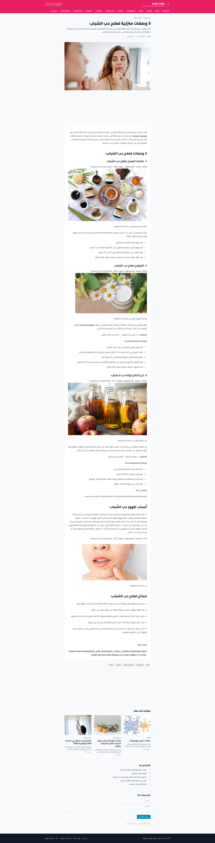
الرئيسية (165, 10)
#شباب (111, 665)
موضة (120, 10)
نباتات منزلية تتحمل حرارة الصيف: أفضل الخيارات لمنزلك (109, 743)
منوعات (98, 10)
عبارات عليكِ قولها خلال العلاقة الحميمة (133, 770)
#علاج (147, 665)
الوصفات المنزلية (140, 136)
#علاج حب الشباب (128, 665)
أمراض (148, 737)
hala (149, 36)
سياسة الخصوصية (65, 838)
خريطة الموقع (49, 838)
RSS (57, 838)
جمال (140, 10)
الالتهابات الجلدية (87, 325)
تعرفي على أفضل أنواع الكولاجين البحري (133, 781)
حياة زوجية (130, 10)
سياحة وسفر (78, 10)
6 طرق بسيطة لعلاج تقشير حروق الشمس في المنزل (129, 777)
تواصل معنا (76, 838)
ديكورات (89, 10)
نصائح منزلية (65, 10)
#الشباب (118, 665)
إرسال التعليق (143, 816)
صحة (157, 10)
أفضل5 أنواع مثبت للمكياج (137, 784)
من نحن (54, 10)
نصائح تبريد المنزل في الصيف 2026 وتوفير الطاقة (78, 742)
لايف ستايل (109, 10)
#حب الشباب (139, 665)
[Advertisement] (107, 108)
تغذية (149, 10)
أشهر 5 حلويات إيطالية (139, 773)
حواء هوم (147, 17)
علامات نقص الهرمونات (139, 740)
